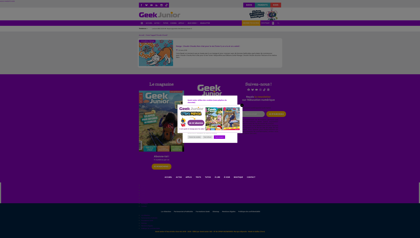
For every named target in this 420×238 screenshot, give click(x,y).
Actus (179, 177)
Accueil (168, 177)
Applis (189, 177)
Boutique (238, 177)
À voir (227, 177)
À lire (217, 177)
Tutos (208, 177)
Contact (251, 177)
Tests (198, 177)
